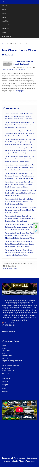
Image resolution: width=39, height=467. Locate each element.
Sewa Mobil (6, 351)
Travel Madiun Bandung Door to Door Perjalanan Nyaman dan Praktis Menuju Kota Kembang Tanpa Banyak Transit (20, 218)
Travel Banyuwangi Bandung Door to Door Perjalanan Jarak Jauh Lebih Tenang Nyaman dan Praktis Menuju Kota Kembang (20, 158)
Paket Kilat (5, 25)
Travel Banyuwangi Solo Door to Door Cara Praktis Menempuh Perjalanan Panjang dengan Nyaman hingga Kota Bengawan (20, 141)
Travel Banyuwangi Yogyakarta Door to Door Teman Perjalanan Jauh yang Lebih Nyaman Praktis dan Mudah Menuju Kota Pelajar (20, 133)
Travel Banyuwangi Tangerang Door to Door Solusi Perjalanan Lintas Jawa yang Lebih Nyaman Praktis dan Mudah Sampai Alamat (20, 167)
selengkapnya (20, 91)
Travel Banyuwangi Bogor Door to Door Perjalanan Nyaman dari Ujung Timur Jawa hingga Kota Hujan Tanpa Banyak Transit (19, 176)
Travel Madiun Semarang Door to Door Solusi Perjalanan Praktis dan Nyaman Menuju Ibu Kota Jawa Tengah (20, 210)
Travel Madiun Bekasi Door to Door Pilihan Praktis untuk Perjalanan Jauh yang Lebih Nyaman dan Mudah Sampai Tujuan (19, 227)
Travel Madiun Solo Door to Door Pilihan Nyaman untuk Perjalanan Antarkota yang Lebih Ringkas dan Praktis (19, 201)
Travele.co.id (8, 300)
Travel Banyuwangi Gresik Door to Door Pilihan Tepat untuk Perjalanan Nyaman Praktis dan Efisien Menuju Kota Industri (18, 116)
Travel (4, 9)
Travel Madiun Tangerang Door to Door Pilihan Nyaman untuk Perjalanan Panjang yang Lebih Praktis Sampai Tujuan (19, 252)
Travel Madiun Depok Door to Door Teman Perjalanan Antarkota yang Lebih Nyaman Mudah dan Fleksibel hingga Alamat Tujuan (19, 235)
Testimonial (5, 28)
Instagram (5, 385)
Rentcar (4, 17)
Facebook (5, 381)
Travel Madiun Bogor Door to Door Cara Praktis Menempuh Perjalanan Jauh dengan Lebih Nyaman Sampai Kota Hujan (19, 244)
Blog (3, 69)
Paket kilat (5, 358)
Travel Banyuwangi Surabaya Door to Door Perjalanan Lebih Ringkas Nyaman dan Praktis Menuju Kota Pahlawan (19, 124)
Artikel (4, 32)
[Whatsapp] (36, 226)
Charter (4, 13)
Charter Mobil (10, 69)
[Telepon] (36, 230)
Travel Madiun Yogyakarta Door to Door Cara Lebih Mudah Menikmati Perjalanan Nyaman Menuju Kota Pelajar (20, 193)
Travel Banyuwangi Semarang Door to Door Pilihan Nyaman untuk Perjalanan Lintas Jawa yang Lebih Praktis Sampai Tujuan (20, 150)
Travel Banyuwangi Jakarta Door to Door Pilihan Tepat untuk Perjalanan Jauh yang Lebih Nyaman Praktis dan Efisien (19, 184)
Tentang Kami (6, 36)
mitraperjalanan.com (10, 268)
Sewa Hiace (5, 21)
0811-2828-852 (10, 322)
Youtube (5, 392)
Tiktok (4, 388)
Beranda (4, 6)
